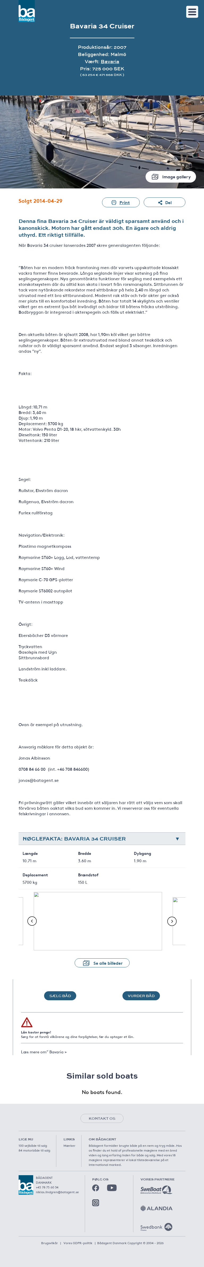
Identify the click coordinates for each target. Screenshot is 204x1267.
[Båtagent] (27, 11)
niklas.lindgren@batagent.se (57, 1192)
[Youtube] (112, 1187)
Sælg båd (60, 995)
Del (168, 202)
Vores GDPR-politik (77, 1243)
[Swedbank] (156, 1227)
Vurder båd (141, 995)
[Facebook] (95, 1187)
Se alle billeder (108, 963)
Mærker (69, 1145)
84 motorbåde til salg (34, 1150)
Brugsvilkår (49, 1243)
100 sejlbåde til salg (33, 1145)
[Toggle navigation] (192, 12)
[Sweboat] (156, 1189)
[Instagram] (95, 1202)
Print (125, 202)
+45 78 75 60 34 (47, 1187)
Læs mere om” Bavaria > (44, 1051)
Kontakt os (102, 1118)
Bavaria (110, 61)
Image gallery (176, 176)
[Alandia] (156, 1208)
